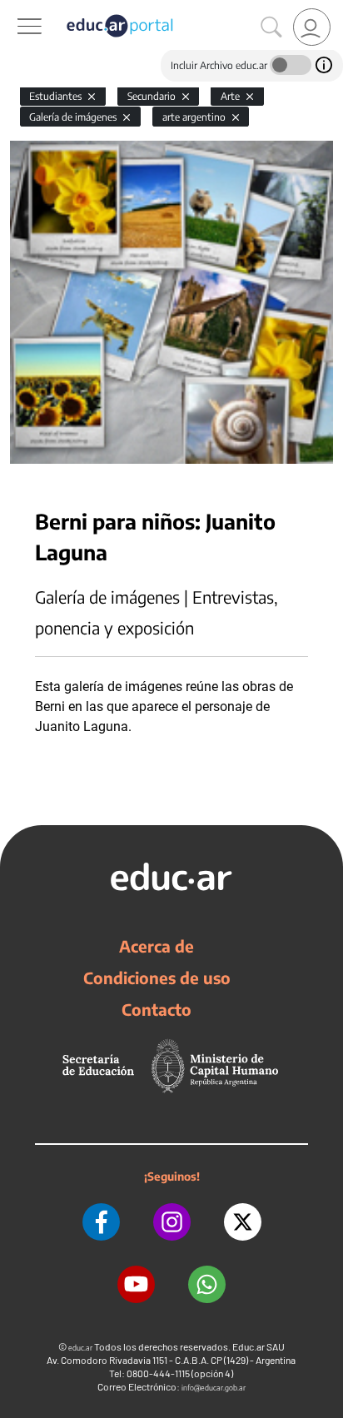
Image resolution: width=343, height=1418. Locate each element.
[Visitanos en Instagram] (172, 1222)
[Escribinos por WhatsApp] (207, 1284)
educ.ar (80, 1347)
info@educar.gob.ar (213, 1387)
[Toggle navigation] (15, 9)
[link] (312, 27)
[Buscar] (271, 27)
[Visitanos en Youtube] (136, 1284)
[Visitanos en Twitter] (242, 1222)
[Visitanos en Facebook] (101, 1222)
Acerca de (156, 946)
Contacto (156, 1009)
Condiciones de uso (157, 978)
